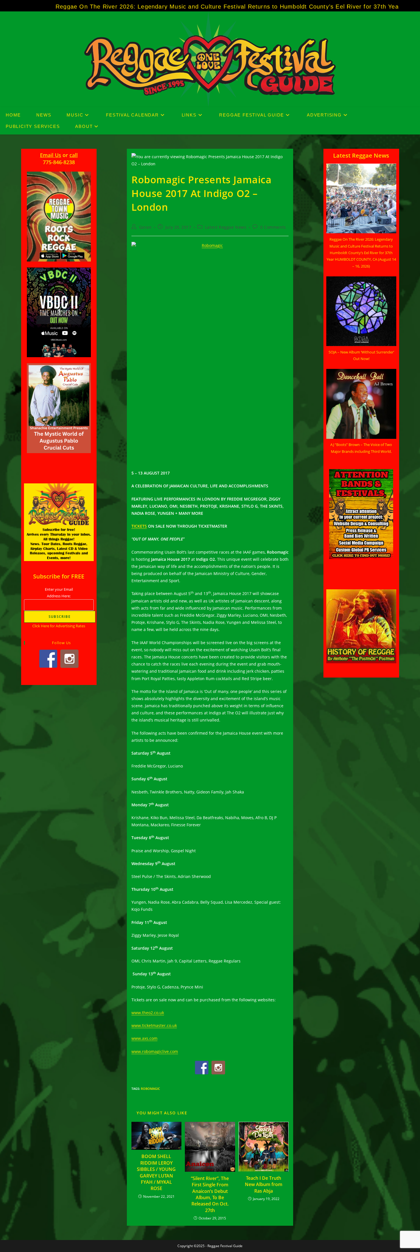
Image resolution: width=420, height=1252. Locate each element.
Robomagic (150, 1088)
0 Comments (273, 227)
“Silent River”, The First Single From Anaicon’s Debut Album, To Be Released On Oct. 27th (210, 1194)
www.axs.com (144, 1038)
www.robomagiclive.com (154, 1051)
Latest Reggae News (226, 227)
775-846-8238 (59, 162)
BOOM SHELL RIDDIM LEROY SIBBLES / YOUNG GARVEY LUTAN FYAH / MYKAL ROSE (156, 1172)
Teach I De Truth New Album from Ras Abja (263, 1184)
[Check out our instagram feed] (218, 1067)
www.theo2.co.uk (147, 1012)
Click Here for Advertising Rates (58, 625)
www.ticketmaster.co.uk (154, 1025)
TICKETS (139, 526)
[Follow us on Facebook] (202, 1067)
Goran (145, 227)
